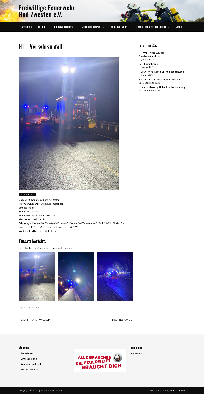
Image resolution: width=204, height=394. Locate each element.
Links (179, 26)
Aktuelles (27, 26)
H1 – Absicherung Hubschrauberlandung (162, 87)
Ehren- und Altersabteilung (151, 26)
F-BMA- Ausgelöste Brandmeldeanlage (161, 71)
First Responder (122, 319)
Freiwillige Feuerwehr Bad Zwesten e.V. (47, 10)
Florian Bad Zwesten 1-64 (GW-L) (63, 227)
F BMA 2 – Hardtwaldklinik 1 (36, 319)
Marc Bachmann (31, 307)
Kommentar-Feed (31, 364)
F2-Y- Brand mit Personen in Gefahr (159, 79)
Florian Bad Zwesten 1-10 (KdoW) (50, 223)
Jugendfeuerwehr (92, 26)
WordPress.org (29, 369)
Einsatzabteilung (63, 26)
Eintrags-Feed (29, 358)
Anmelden (27, 353)
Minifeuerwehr (119, 26)
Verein (41, 26)
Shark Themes (177, 390)
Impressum (136, 353)
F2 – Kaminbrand (148, 64)
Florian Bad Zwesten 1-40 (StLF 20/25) (90, 223)
